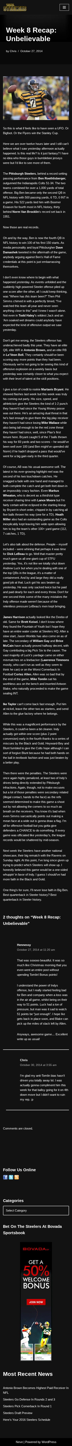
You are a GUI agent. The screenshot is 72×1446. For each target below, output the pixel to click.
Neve (19, 1442)
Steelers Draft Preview (17, 1413)
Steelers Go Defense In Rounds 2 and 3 (29, 1399)
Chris (13, 51)
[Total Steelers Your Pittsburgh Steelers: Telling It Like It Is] (15, 7)
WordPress (49, 1442)
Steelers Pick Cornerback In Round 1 (27, 1406)
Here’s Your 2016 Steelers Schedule (26, 1419)
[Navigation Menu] (64, 7)
